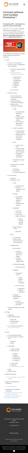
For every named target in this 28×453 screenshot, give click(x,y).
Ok (14, 451)
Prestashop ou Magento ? (12, 397)
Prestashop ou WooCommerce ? (13, 396)
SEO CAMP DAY (10, 28)
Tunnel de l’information (14, 327)
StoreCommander (12, 386)
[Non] (26, 449)
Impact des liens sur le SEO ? (17, 366)
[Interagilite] (11, 4)
